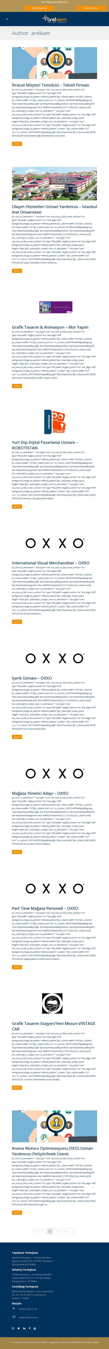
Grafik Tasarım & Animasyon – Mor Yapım (50, 327)
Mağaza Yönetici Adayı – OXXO (40, 793)
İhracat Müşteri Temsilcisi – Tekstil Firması (50, 85)
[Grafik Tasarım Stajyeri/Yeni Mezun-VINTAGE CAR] (54, 1003)
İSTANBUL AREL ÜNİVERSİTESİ (55, 2)
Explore (17, 144)
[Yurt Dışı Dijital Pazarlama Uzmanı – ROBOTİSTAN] (54, 422)
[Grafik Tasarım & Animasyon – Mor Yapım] (54, 307)
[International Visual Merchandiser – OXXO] (54, 543)
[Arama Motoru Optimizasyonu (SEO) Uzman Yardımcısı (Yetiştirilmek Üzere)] (54, 1126)
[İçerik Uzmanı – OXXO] (54, 658)
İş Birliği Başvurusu (39, 8)
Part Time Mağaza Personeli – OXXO (45, 908)
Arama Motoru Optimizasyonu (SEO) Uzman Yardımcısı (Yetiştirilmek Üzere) (52, 1150)
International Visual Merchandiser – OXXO (51, 563)
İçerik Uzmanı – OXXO (32, 678)
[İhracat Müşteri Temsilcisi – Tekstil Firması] (54, 63)
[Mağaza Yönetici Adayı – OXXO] (54, 773)
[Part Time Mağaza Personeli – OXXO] (54, 888)
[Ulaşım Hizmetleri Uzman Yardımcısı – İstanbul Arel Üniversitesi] (54, 184)
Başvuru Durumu (91, 8)
